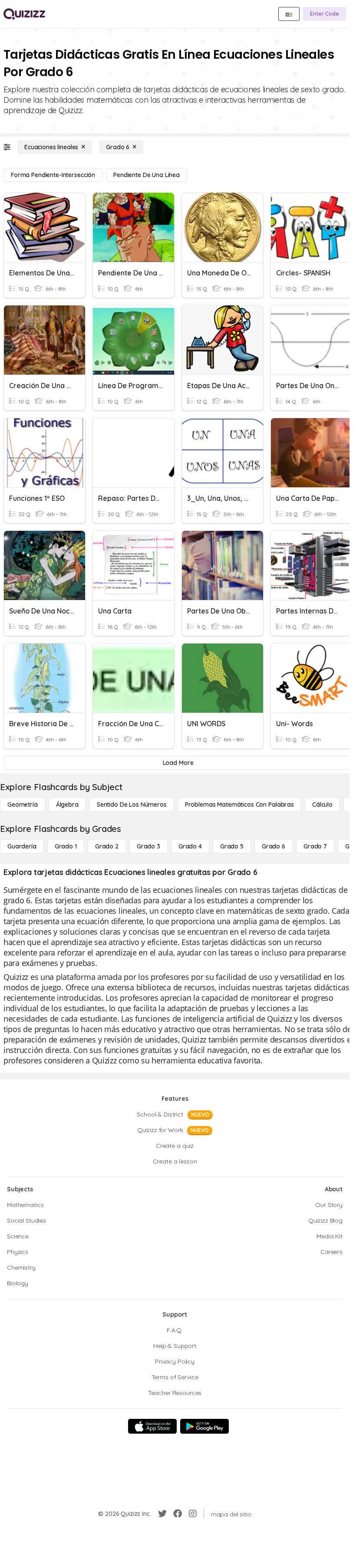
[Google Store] (204, 1426)
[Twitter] (162, 1514)
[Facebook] (177, 1514)
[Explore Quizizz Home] (24, 14)
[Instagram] (193, 1514)
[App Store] (152, 1426)
